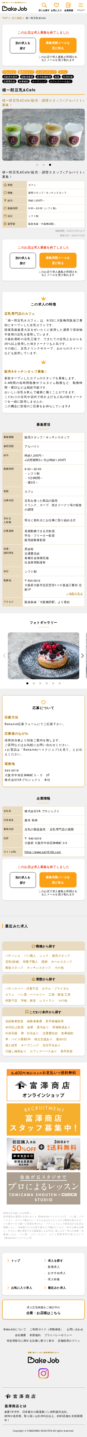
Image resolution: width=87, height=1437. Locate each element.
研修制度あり (61, 1027)
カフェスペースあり (43, 1051)
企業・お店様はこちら (43, 1310)
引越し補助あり (15, 1051)
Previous (4, 655)
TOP (5, 18)
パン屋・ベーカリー (31, 994)
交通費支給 (50, 1033)
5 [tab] (53, 684)
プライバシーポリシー (58, 1335)
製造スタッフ (14, 967)
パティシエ (12, 955)
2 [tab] (44, 165)
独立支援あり (43, 1039)
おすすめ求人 (57, 1273)
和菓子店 (11, 1000)
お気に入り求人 (21, 1287)
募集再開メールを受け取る (58, 45)
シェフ (43, 955)
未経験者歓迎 (14, 1021)
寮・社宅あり (30, 1033)
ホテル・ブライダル (55, 988)
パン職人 (30, 955)
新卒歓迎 (67, 1051)
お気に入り (56, 10)
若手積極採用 (55, 1021)
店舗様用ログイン (69, 1340)
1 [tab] (37, 165)
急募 (30, 1027)
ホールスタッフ (61, 961)
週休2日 (61, 1039)
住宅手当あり (52, 1045)
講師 (44, 961)
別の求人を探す (22, 45)
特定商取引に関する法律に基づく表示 (30, 1340)
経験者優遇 (34, 1021)
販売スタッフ (61, 955)
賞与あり (43, 1027)
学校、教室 (28, 1000)
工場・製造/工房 (60, 994)
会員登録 (68, 10)
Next (82, 655)
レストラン (46, 1000)
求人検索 (17, 18)
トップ (15, 1260)
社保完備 (11, 1033)
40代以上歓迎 (14, 1027)
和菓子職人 (30, 961)
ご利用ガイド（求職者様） (46, 1329)
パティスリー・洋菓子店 (21, 988)
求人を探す (44, 10)
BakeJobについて (15, 1329)
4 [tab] (47, 684)
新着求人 (54, 1267)
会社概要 (20, 1335)
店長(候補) (12, 961)
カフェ (9, 994)
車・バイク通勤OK (18, 1039)
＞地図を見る (74, 593)
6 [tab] (60, 684)
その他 (59, 967)
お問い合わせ (75, 1329)
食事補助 (67, 1033)
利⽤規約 (35, 1335)
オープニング (30, 1045)
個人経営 (11, 1045)
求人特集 (54, 1279)
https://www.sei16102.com (43, 852)
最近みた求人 (57, 1287)
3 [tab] (50, 165)
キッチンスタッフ (39, 967)
